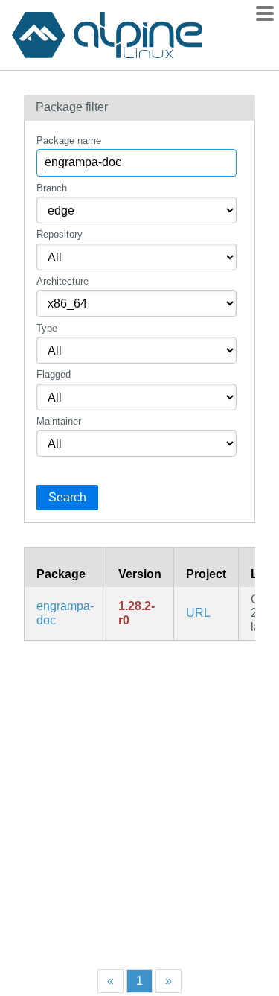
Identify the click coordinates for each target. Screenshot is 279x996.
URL (198, 612)
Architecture (62, 281)
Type (46, 328)
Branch (51, 188)
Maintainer (58, 421)
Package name (68, 140)
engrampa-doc (65, 613)
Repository (59, 234)
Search (67, 497)
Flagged (53, 374)
